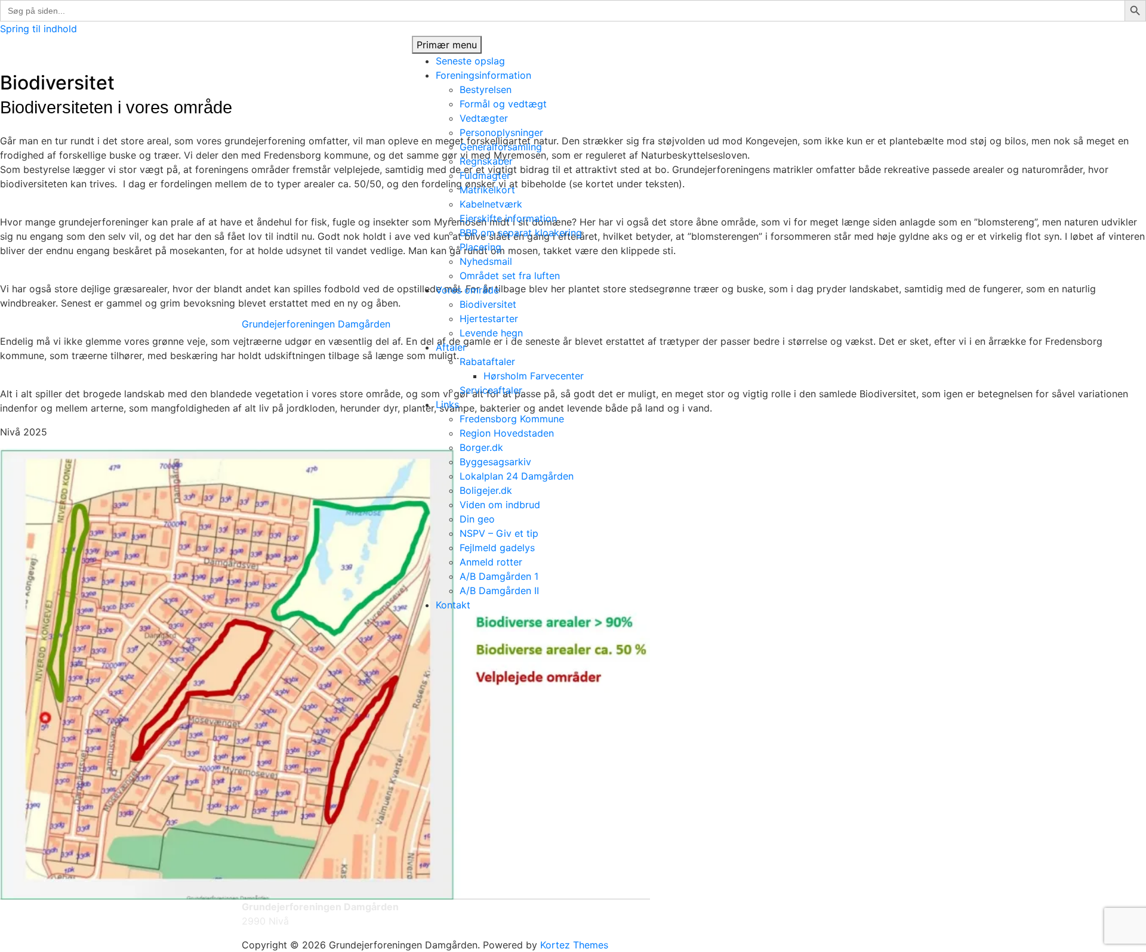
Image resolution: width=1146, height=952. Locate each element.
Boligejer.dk (486, 490)
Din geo (477, 519)
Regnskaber (486, 161)
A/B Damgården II (499, 590)
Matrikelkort (487, 190)
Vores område (467, 290)
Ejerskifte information (508, 218)
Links (447, 404)
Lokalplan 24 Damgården (517, 476)
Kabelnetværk (491, 204)
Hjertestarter (489, 318)
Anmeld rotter (491, 562)
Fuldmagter (485, 175)
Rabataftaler (487, 361)
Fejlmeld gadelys (497, 548)
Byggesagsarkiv (495, 462)
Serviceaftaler (491, 390)
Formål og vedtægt (503, 104)
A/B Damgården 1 (499, 576)
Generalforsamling (501, 147)
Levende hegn (491, 333)
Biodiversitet (488, 304)
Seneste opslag (470, 61)
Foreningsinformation (483, 75)
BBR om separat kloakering (521, 233)
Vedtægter (484, 118)
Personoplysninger (501, 132)
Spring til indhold (38, 29)
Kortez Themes (574, 945)
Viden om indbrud (500, 505)
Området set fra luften (510, 276)
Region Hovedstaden (507, 433)
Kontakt (453, 605)
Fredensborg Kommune (512, 419)
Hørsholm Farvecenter (533, 376)
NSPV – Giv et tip (499, 533)
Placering (480, 247)
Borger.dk (481, 447)
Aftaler (451, 347)
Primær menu (447, 45)
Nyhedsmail (486, 261)
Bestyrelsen (486, 89)
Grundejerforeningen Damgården (316, 324)
